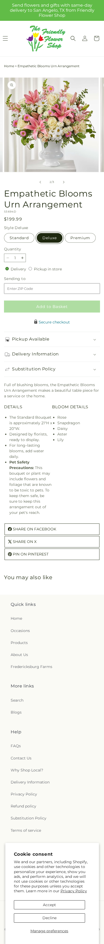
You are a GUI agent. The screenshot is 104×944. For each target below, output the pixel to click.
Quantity (12, 249)
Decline (49, 917)
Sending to (23, 279)
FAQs (16, 745)
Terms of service (26, 830)
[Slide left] (40, 182)
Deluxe (49, 237)
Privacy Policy (74, 891)
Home (9, 66)
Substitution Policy (28, 818)
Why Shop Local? (27, 770)
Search (17, 700)
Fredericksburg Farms (31, 666)
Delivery (19, 269)
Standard (19, 237)
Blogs (16, 712)
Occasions (20, 630)
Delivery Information (30, 782)
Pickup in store (48, 269)
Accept (49, 904)
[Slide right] (64, 182)
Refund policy (23, 806)
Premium (80, 237)
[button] (73, 38)
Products (19, 642)
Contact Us (21, 758)
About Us (19, 654)
